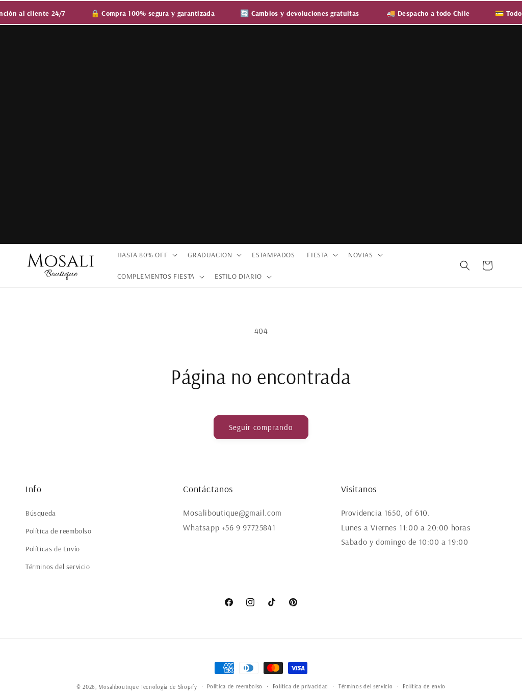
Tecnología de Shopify (169, 686)
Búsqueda (40, 513)
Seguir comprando (261, 427)
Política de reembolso (58, 531)
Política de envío (424, 686)
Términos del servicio (57, 566)
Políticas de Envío (52, 548)
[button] (146, 254)
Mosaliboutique (118, 686)
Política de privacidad (300, 686)
